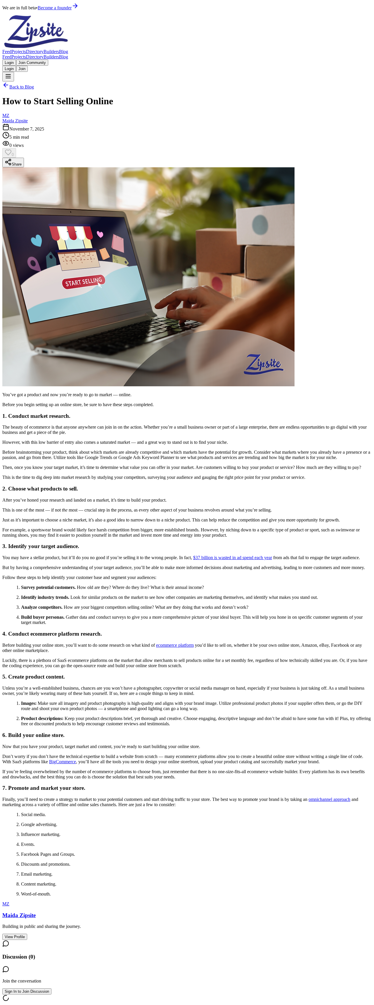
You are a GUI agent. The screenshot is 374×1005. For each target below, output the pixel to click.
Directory (35, 51)
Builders (51, 51)
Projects (18, 51)
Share (17, 164)
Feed (6, 51)
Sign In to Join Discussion (27, 991)
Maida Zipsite (15, 120)
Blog (63, 51)
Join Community (32, 62)
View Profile (15, 937)
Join (21, 69)
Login (9, 62)
